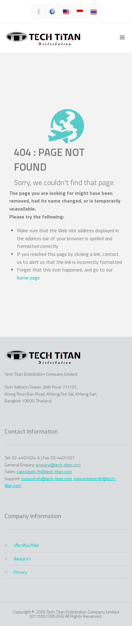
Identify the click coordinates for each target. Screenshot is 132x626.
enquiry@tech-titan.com (58, 464)
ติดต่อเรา (22, 559)
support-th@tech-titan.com (46, 478)
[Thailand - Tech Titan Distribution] (43, 37)
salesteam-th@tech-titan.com (44, 471)
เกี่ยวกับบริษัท (26, 545)
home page (28, 277)
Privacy (20, 572)
